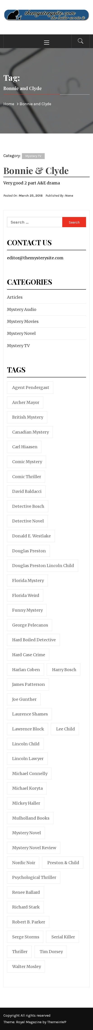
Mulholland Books (30, 818)
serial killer (63, 936)
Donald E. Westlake (31, 536)
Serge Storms (25, 936)
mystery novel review (34, 847)
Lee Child (65, 729)
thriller (20, 951)
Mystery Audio (21, 309)
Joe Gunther (24, 699)
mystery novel (26, 832)
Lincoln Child (26, 743)
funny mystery (27, 610)
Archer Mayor (25, 402)
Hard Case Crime (28, 654)
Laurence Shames (30, 714)
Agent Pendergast (30, 387)
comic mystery (27, 461)
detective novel (28, 521)
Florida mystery (28, 580)
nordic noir (23, 862)
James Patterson (28, 684)
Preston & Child (63, 862)
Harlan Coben (26, 669)
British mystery (27, 417)
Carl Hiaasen (24, 446)
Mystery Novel (21, 333)
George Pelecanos (30, 625)
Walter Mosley (26, 966)
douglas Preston (29, 550)
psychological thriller (34, 877)
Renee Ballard (26, 892)
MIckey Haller (26, 803)
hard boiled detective (34, 639)
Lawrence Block (28, 729)
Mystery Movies (23, 321)
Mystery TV (33, 156)
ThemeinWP (56, 1022)
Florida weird (25, 595)
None (69, 196)
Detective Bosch (28, 506)
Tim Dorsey (51, 951)
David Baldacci (27, 491)
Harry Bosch (64, 669)
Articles (15, 297)
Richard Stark (26, 907)
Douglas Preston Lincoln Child (43, 565)
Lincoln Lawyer (28, 758)
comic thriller (26, 476)
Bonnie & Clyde (36, 170)
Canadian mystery (30, 432)
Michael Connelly (29, 773)
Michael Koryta (27, 788)
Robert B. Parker (28, 922)
